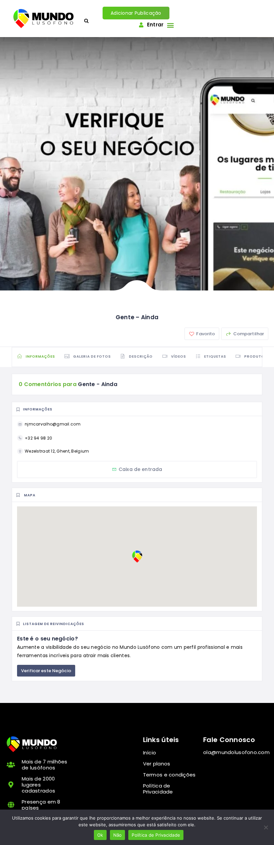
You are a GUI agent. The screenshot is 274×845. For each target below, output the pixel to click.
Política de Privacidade (156, 835)
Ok (100, 835)
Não (117, 835)
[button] (170, 24)
